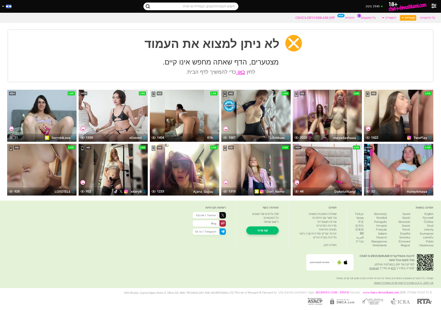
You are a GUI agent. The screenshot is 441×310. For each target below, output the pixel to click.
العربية (360, 237)
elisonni (135, 137)
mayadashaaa (344, 137)
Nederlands (380, 245)
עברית (360, 241)
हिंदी (362, 233)
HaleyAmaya (417, 191)
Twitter (206, 215)
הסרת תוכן (330, 245)
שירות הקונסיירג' (327, 221)
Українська (426, 245)
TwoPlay (420, 137)
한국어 (359, 225)
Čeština (428, 221)
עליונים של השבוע (265, 213)
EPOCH (344, 292)
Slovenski (404, 221)
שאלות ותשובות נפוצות (323, 213)
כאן (240, 72)
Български (426, 233)
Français (381, 229)
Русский (428, 217)
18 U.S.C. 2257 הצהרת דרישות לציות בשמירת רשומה (403, 282)
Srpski (406, 217)
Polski (429, 241)
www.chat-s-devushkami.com (381, 292)
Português (380, 221)
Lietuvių (428, 229)
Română (381, 217)
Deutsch (381, 237)
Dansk (406, 225)
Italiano (382, 233)
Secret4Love (61, 137)
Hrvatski (381, 225)
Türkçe (359, 213)
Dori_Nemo (275, 191)
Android (374, 268)
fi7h (210, 137)
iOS (393, 268)
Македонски (379, 241)
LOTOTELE (62, 191)
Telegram (205, 231)
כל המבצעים (368, 18)
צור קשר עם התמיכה (324, 217)
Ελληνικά (404, 241)
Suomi (406, 213)
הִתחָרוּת (349, 18)
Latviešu (428, 237)
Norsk (406, 229)
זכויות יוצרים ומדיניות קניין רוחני (318, 233)
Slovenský (380, 213)
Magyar (405, 245)
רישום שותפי (271, 221)
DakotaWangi (345, 191)
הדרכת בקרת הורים (325, 237)
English (428, 213)
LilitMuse (277, 137)
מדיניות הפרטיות (326, 225)
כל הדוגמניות (427, 18)
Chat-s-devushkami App (315, 18)
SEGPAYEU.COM (326, 292)
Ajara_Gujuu (203, 191)
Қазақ (360, 217)
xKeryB (136, 191)
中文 (361, 221)
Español (405, 233)
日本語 (359, 229)
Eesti (430, 225)
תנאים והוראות (328, 229)
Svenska (404, 237)
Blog (213, 223)
